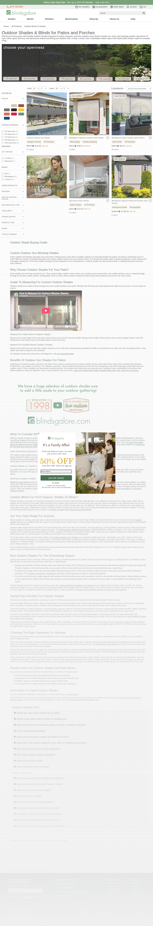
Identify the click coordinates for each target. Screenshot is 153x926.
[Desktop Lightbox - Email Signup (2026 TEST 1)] (76, 463)
